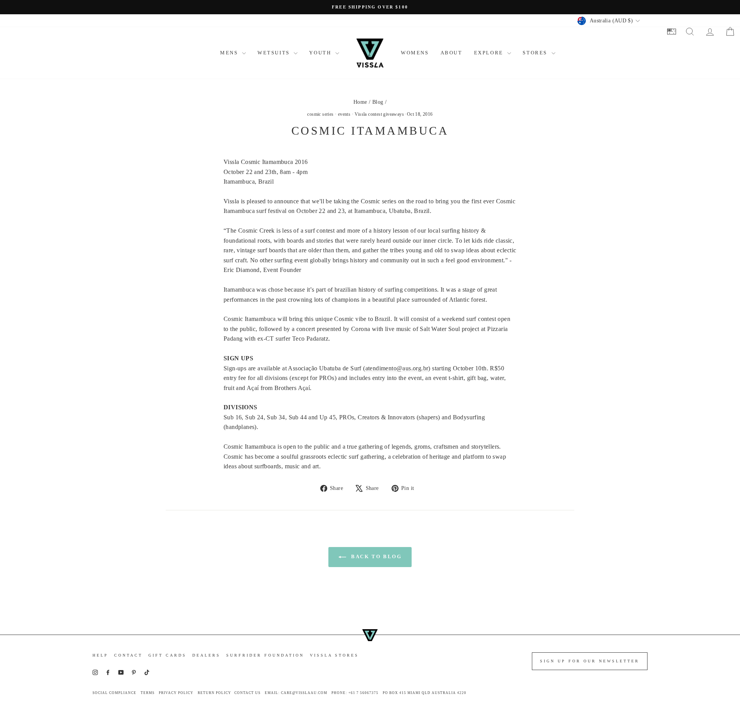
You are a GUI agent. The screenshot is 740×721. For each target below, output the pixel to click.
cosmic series (320, 114)
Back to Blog (375, 556)
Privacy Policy (176, 693)
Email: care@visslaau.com (296, 693)
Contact (128, 655)
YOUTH (321, 53)
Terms (148, 693)
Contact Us (247, 693)
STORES (536, 53)
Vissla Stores (334, 655)
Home (360, 102)
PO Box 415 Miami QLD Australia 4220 (424, 693)
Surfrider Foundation (265, 655)
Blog (377, 102)
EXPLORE (490, 53)
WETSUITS (274, 53)
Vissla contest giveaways (379, 114)
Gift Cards (167, 655)
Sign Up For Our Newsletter (589, 661)
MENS (230, 53)
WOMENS (415, 53)
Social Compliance (114, 693)
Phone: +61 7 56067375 (354, 693)
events (344, 114)
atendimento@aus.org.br (397, 368)
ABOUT (451, 53)
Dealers (206, 655)
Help (100, 655)
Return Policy (214, 693)
